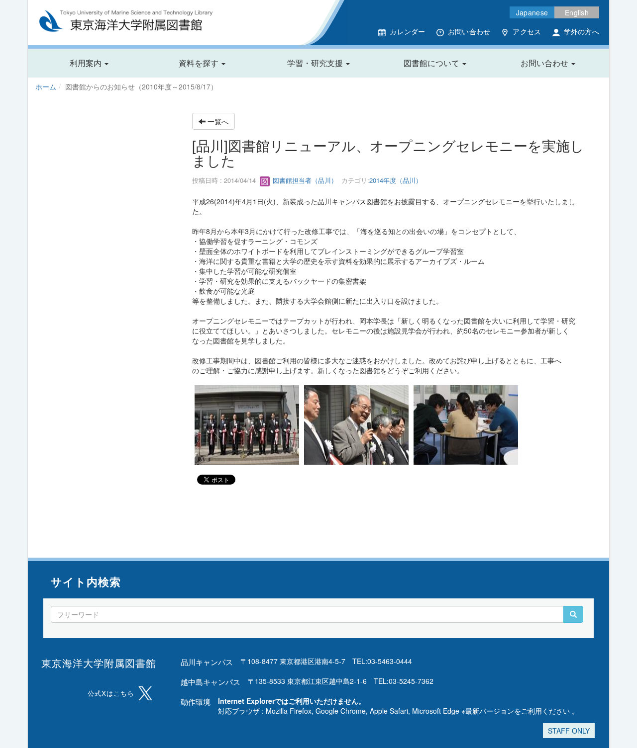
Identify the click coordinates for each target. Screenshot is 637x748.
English (577, 12)
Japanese (532, 12)
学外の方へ (581, 31)
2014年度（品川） (395, 180)
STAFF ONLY (569, 731)
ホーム (45, 86)
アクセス (527, 31)
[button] (89, 63)
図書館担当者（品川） (304, 180)
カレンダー (407, 31)
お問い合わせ (469, 31)
